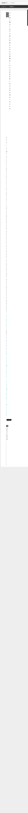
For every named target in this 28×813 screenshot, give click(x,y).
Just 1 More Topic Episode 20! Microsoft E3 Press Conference (9, 61)
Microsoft (6, 411)
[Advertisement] (14, 36)
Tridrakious (6, 319)
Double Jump (6, 347)
